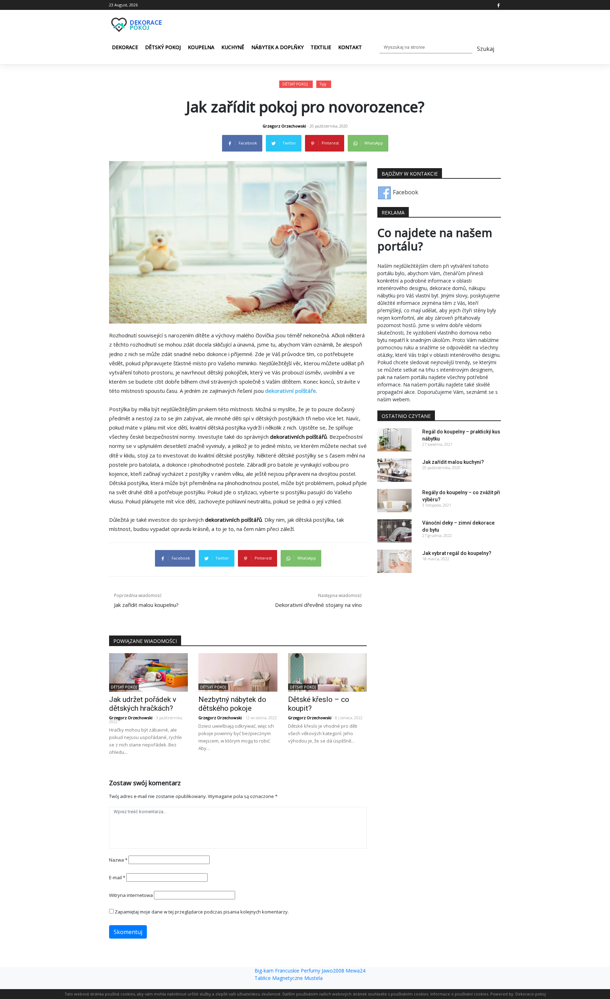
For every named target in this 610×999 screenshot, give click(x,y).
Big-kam (264, 970)
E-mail (117, 877)
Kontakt (350, 47)
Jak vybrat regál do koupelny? (456, 553)
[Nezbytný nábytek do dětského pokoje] (237, 672)
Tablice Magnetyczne (279, 978)
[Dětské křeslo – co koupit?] (327, 672)
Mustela (313, 978)
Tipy (322, 84)
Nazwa (118, 860)
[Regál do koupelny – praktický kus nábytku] (394, 439)
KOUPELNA (201, 47)
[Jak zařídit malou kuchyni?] (394, 469)
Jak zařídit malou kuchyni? (453, 462)
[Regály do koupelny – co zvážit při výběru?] (394, 500)
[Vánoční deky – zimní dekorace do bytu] (394, 530)
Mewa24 (355, 970)
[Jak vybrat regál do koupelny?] (394, 560)
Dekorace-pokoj (530, 994)
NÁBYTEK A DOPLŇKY (277, 47)
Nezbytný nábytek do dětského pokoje (232, 704)
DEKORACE (125, 47)
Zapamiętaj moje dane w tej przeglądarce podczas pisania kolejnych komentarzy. (202, 912)
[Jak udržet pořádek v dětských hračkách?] (148, 672)
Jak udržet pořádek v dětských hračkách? (142, 704)
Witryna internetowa (131, 895)
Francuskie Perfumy (297, 970)
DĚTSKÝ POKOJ (163, 47)
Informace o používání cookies (459, 994)
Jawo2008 (333, 970)
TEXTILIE (321, 47)
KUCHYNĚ (232, 47)
